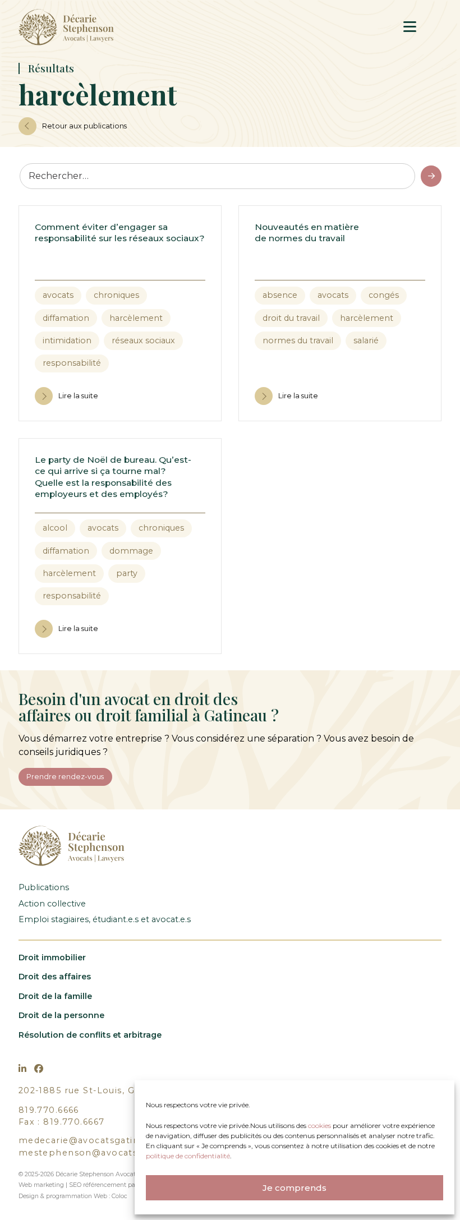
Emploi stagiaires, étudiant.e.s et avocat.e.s (105, 919)
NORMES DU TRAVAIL (298, 340)
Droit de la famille (55, 996)
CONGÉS (384, 295)
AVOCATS (58, 295)
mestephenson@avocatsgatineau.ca (105, 1153)
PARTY (126, 573)
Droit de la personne (61, 1015)
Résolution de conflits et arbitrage (90, 1035)
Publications (44, 887)
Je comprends (294, 1187)
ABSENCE (280, 295)
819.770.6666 (49, 1110)
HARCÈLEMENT (136, 318)
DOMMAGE (131, 551)
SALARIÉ (366, 340)
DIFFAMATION (66, 318)
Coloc (119, 1196)
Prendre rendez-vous (65, 776)
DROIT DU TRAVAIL (291, 318)
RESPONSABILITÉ (72, 363)
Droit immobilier (52, 957)
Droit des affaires (55, 977)
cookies (320, 1125)
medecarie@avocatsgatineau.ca (94, 1140)
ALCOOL (55, 528)
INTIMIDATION (67, 340)
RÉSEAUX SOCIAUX (143, 340)
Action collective (52, 904)
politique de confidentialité (188, 1156)
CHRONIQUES (116, 295)
